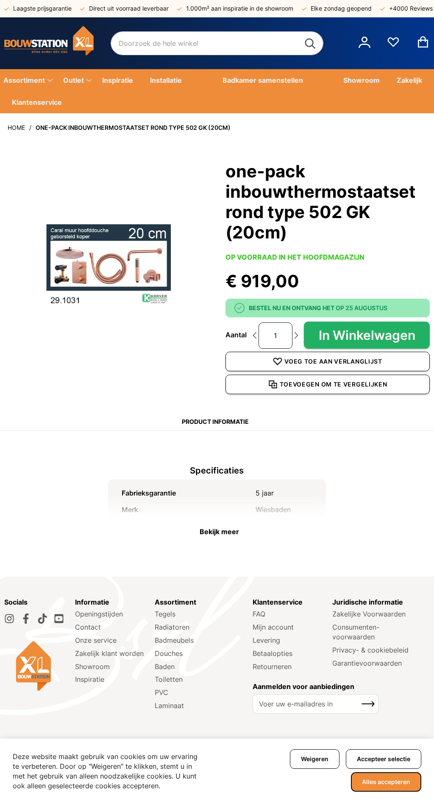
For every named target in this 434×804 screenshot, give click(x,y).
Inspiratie (89, 679)
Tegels (165, 614)
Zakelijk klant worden (109, 653)
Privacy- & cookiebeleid (370, 650)
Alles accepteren (386, 781)
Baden (165, 666)
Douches (169, 653)
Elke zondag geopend (341, 8)
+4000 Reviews (411, 8)
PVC (161, 692)
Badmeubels (174, 640)
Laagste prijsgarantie (42, 8)
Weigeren (314, 758)
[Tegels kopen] (57, 43)
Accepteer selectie (383, 758)
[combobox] (217, 43)
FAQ (259, 614)
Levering (266, 640)
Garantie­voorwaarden (367, 663)
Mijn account (273, 627)
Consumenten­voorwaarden (355, 632)
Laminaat (169, 705)
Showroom (92, 666)
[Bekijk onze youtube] (59, 619)
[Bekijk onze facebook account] (26, 619)
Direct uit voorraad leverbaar (129, 8)
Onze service (96, 640)
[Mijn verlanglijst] (393, 45)
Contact (88, 627)
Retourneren (272, 666)
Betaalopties (272, 653)
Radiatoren (172, 627)
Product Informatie (215, 421)
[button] (364, 43)
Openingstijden (99, 614)
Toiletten (169, 679)
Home (16, 127)
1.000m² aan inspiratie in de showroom (239, 8)
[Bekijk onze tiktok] (42, 619)
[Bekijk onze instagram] (9, 619)
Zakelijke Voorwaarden (369, 614)
